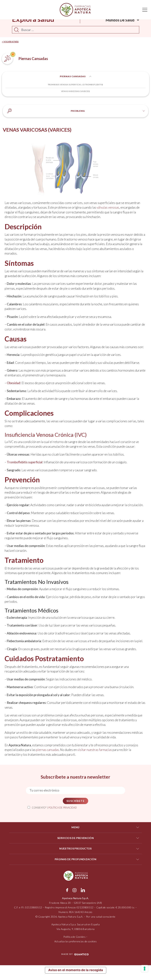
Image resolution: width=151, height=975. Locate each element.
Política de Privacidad (62, 807)
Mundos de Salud (120, 20)
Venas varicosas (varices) (75, 91)
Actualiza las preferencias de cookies (75, 941)
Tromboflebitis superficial (24, 462)
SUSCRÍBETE (75, 800)
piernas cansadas (47, 750)
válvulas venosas (108, 207)
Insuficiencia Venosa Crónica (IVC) (46, 434)
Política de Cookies (74, 936)
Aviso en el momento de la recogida (75, 970)
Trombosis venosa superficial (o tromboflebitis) (75, 84)
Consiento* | (54, 807)
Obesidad (13, 383)
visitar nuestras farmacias (94, 750)
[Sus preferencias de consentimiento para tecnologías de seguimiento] (144, 968)
